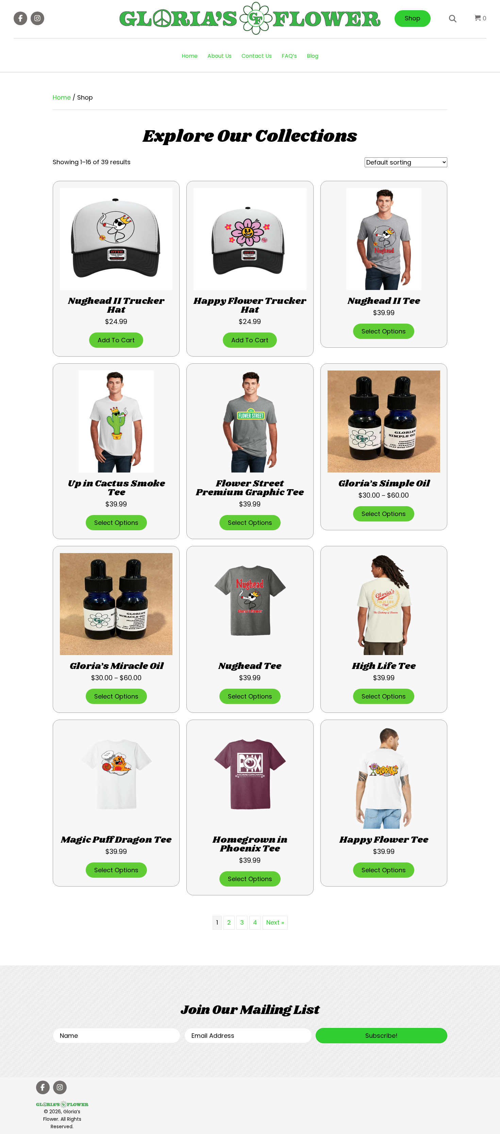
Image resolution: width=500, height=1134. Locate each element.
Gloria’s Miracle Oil (116, 666)
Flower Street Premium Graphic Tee (250, 488)
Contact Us (256, 56)
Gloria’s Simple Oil (384, 484)
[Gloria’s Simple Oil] (384, 421)
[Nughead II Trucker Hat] (116, 238)
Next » (275, 922)
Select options (384, 331)
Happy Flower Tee (383, 840)
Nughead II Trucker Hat (116, 305)
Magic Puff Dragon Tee (116, 840)
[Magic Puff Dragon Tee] (116, 777)
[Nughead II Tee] (384, 238)
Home (190, 56)
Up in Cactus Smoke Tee (116, 488)
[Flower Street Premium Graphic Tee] (250, 421)
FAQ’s (289, 56)
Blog (312, 56)
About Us (219, 56)
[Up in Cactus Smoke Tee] (116, 421)
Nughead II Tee (384, 301)
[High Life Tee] (384, 603)
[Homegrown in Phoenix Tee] (250, 777)
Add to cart (116, 340)
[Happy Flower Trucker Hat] (250, 238)
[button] (20, 18)
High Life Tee (384, 666)
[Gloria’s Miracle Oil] (116, 603)
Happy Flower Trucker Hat (250, 305)
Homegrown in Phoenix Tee (250, 844)
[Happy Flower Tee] (384, 777)
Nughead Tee (249, 666)
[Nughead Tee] (250, 603)
